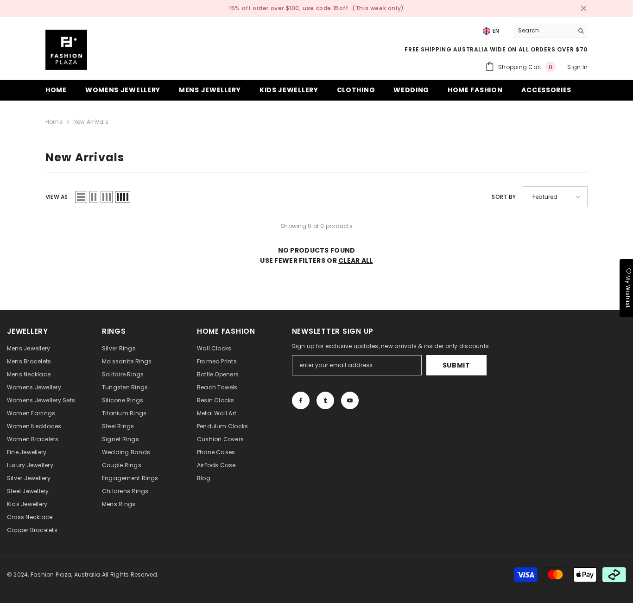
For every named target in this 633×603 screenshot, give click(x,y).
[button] (81, 197)
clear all (355, 260)
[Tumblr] (325, 400)
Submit (456, 365)
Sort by (504, 197)
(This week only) (378, 8)
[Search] (550, 31)
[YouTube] (350, 400)
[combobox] (543, 31)
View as (56, 197)
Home (54, 122)
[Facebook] (301, 400)
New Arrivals (90, 122)
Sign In (577, 67)
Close (584, 9)
